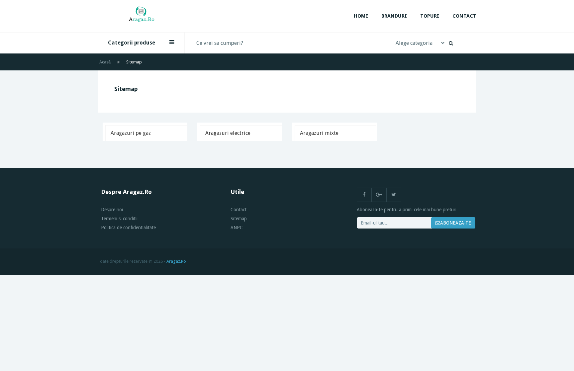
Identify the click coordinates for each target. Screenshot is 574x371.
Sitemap (239, 218)
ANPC (237, 227)
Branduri (394, 16)
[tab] (146, 133)
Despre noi (112, 209)
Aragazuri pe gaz (131, 133)
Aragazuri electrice (227, 133)
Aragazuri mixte (319, 133)
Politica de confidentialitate (128, 227)
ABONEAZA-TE (455, 223)
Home (361, 16)
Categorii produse (131, 43)
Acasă (105, 61)
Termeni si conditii (119, 218)
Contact (464, 16)
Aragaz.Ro (176, 261)
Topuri (429, 16)
